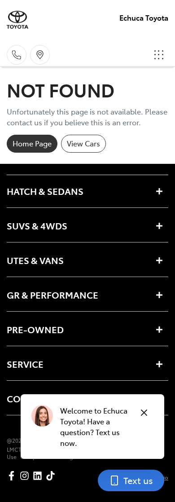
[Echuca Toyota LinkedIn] (39, 475)
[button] (159, 55)
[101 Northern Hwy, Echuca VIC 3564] (39, 54)
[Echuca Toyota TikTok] (52, 475)
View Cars (83, 143)
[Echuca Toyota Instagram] (26, 475)
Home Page (32, 143)
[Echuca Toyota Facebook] (13, 475)
